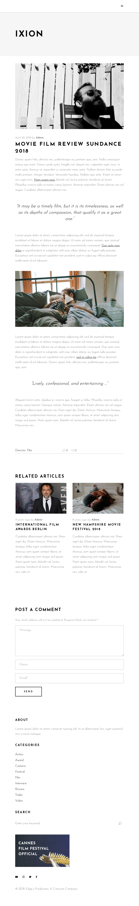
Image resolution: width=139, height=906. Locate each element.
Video (19, 800)
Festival (20, 771)
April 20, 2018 (23, 137)
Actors (19, 754)
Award (19, 760)
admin (40, 137)
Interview (21, 783)
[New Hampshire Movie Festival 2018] (98, 498)
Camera (20, 766)
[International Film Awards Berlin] (41, 498)
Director (20, 450)
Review (19, 789)
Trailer (19, 795)
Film (29, 450)
